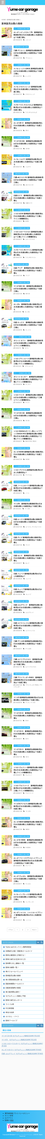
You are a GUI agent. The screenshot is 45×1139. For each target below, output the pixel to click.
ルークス (28, 527)
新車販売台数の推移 (13, 975)
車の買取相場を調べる (14, 980)
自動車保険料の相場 (13, 988)
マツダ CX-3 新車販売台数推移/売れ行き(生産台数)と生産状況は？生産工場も (28, 751)
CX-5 (26, 739)
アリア (28, 275)
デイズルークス (36, 527)
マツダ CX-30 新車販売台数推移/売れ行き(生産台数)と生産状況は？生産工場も (28, 415)
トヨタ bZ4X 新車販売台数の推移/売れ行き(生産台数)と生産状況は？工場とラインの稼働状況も (28, 216)
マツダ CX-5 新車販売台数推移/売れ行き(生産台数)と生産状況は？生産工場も (28, 733)
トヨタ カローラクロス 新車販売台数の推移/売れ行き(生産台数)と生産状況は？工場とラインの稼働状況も (28, 234)
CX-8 (26, 720)
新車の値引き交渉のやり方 (16, 959)
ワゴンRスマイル (30, 257)
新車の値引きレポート (14, 1000)
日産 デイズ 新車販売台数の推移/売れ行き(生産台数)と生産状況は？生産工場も (28, 539)
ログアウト (9, 1118)
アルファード (29, 793)
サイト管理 (9, 1116)
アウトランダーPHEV (32, 685)
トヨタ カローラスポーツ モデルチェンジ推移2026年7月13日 (22, 1044)
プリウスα (28, 475)
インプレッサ (29, 902)
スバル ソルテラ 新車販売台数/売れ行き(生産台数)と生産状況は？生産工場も (28, 161)
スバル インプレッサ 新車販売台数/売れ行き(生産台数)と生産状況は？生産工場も (28, 896)
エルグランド (29, 612)
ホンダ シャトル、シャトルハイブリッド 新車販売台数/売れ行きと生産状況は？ (28, 915)
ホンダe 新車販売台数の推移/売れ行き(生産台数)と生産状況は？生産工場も (28, 306)
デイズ (28, 545)
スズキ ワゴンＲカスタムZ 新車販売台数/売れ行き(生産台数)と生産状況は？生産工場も (28, 107)
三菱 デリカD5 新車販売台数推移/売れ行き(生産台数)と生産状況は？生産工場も (28, 643)
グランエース (29, 366)
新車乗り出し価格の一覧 (15, 963)
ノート (27, 493)
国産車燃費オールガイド (15, 984)
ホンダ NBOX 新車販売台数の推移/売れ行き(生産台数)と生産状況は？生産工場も (28, 824)
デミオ (27, 702)
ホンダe (27, 312)
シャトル (28, 920)
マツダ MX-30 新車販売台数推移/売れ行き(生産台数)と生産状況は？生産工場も (28, 288)
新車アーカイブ (11, 1020)
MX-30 (28, 293)
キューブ (28, 594)
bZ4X (27, 221)
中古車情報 (10, 1008)
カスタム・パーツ (12, 1016)
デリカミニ (29, 58)
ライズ (27, 402)
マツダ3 (28, 811)
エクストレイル (30, 630)
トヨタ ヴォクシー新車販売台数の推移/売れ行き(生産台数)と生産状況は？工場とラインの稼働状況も (28, 769)
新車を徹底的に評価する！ (16, 955)
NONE (28, 459)
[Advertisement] (22, 1080)
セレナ (27, 563)
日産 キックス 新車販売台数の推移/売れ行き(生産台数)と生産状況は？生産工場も (28, 324)
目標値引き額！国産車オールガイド (19, 951)
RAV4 (34, 441)
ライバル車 (10, 1004)
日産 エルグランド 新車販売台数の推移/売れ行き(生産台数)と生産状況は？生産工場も (28, 607)
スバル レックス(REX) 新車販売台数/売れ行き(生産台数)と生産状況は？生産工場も (28, 71)
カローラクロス (30, 239)
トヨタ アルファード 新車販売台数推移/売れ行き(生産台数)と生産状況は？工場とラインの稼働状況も (28, 788)
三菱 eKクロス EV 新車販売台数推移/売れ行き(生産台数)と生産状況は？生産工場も (28, 179)
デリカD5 (28, 649)
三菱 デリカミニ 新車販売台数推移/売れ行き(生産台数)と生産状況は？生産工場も (28, 52)
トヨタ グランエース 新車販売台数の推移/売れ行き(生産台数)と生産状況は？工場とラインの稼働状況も (28, 361)
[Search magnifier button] (41, 942)
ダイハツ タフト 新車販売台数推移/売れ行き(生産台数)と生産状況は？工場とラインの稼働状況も (28, 343)
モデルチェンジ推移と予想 (16, 996)
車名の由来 (10, 1012)
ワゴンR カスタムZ (31, 112)
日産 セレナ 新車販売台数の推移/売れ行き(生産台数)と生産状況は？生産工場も (28, 558)
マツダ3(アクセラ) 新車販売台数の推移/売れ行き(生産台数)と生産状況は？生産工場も (28, 806)
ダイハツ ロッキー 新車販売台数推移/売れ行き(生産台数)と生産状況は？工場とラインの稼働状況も (28, 379)
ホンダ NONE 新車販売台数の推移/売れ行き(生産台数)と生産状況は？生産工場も (28, 454)
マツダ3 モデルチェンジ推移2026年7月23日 (19, 1040)
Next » (34, 930)
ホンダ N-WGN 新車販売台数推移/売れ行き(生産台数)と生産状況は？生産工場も (28, 842)
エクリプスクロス (30, 667)
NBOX (27, 829)
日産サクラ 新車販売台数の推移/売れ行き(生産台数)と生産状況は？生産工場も (28, 198)
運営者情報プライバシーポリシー (17, 1113)
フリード (28, 865)
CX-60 (28, 148)
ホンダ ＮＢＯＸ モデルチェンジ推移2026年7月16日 (21, 1050)
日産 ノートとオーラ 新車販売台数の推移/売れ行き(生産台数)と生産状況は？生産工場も (28, 488)
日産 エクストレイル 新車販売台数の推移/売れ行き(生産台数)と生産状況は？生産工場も (28, 625)
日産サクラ (29, 203)
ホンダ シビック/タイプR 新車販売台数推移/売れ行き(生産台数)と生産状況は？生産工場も (28, 34)
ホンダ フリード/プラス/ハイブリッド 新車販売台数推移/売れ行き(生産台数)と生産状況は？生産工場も (28, 860)
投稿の (9, 1120)
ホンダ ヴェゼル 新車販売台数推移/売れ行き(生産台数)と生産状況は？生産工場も (28, 878)
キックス (28, 330)
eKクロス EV (29, 185)
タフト (27, 348)
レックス (28, 76)
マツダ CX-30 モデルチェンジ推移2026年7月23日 (21, 1036)
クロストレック (30, 94)
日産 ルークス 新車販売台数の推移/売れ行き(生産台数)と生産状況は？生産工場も (28, 521)
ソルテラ (28, 167)
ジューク (28, 579)
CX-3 (27, 757)
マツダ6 (27, 509)
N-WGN (28, 847)
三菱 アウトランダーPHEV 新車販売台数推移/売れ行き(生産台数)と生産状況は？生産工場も (28, 679)
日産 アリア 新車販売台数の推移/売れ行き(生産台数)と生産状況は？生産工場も (28, 270)
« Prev (10, 930)
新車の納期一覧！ (12, 967)
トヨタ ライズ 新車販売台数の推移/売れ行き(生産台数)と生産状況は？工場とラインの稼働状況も (28, 397)
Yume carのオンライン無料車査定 (18, 947)
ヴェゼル (28, 884)
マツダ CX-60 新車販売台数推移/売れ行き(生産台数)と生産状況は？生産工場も (28, 143)
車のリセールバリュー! (14, 971)
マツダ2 (32, 702)
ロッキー (28, 384)
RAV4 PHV (28, 441)
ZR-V (27, 130)
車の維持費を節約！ (13, 992)
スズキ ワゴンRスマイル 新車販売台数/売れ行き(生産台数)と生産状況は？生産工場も (28, 252)
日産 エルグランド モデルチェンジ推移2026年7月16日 (22, 1054)
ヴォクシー (28, 775)
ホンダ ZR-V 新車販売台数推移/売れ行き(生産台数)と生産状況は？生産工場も (28, 125)
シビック (28, 40)
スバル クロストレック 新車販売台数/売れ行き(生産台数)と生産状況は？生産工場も (28, 89)
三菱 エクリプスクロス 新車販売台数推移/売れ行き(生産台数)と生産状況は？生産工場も (28, 661)
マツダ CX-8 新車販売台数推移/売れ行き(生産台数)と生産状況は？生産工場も (28, 715)
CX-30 (27, 420)
